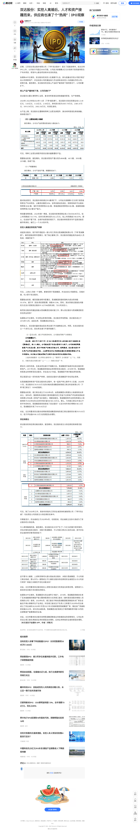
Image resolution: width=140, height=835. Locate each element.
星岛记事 (22, 680)
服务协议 (37, 821)
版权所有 (55, 829)
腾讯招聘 (60, 821)
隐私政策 (43, 821)
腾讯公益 (66, 821)
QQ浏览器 (72, 821)
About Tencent (30, 821)
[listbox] (52, 696)
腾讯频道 (78, 821)
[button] (114, 16)
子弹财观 (22, 741)
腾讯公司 (50, 829)
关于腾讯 (22, 821)
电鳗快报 (22, 756)
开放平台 (49, 821)
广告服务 (55, 821)
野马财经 (22, 649)
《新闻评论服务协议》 (46, 763)
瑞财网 (22, 665)
